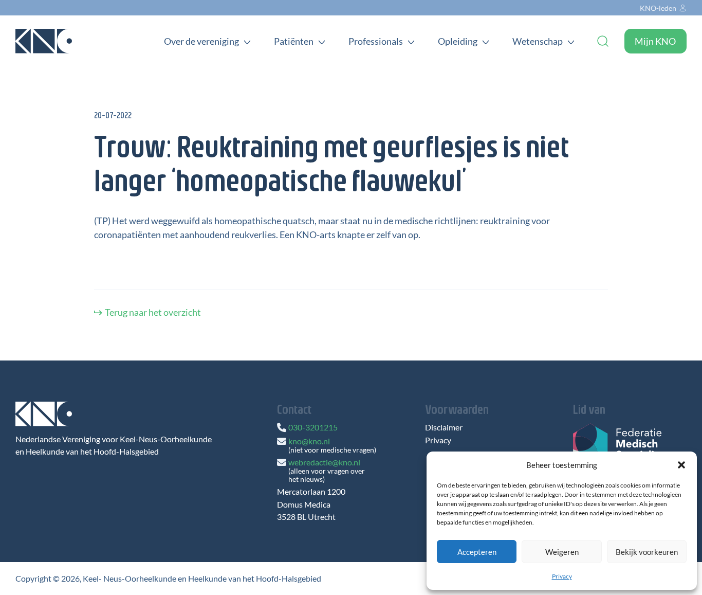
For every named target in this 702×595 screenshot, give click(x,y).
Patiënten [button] (293, 41)
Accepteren (476, 551)
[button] (681, 465)
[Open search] (603, 41)
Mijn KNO (655, 41)
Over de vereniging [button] (201, 41)
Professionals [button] (375, 41)
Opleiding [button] (457, 41)
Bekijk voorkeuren (647, 551)
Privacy (562, 576)
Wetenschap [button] (537, 41)
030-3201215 (313, 427)
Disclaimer (444, 427)
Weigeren (562, 551)
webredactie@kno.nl (324, 462)
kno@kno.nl (309, 441)
